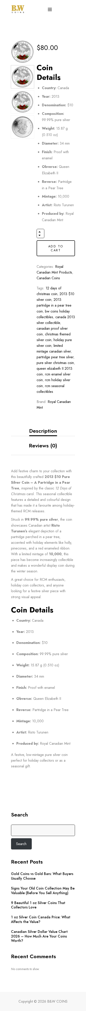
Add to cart (56, 248)
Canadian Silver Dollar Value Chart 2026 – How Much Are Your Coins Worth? (39, 936)
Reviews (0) (43, 445)
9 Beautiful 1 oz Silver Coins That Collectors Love (38, 905)
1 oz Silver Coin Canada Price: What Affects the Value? (40, 919)
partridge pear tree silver (55, 357)
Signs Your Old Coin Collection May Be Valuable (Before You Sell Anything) (43, 890)
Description (43, 431)
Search (19, 814)
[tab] (43, 431)
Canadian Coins (48, 278)
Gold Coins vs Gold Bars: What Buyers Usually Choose (42, 876)
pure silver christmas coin (55, 362)
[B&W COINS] (18, 8)
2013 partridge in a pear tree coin (54, 305)
